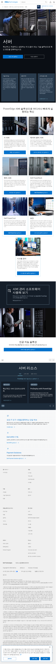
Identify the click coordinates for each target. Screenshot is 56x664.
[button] (50, 2)
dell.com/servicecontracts (24, 601)
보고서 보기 (7, 400)
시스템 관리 (21, 259)
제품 (4, 514)
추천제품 (5, 524)
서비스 (4, 521)
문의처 (29, 495)
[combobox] (33, 2)
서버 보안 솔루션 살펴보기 (41, 233)
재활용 (29, 527)
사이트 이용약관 (24, 584)
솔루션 (4, 517)
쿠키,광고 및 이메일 (26, 571)
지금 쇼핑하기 (34, 56)
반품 (4, 498)
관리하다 (10, 658)
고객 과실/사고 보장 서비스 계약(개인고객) (42, 607)
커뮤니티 (30, 492)
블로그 (29, 543)
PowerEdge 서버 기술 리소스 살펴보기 (27, 378)
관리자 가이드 (48, 611)
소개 (29, 511)
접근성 (4, 575)
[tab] (20, 374)
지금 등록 (28, 353)
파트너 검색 (5, 543)
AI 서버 (6, 138)
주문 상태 (30, 476)
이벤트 (29, 546)
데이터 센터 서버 (36, 138)
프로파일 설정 (31, 479)
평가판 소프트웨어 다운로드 (34, 556)
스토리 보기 (42, 98)
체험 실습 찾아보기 (17, 300)
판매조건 (22, 568)
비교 (42, 7)
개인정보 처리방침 (33, 568)
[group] (28, 335)
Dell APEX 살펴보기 (12, 442)
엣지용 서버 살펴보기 (14, 192)
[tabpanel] (28, 393)
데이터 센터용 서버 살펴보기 (41, 152)
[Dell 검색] (46, 2)
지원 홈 (4, 492)
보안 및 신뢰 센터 (32, 553)
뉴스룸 (29, 524)
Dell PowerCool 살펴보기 (14, 233)
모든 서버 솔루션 (13, 56)
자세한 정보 (10, 427)
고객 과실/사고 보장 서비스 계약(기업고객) (19, 609)
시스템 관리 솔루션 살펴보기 (27, 273)
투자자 (29, 521)
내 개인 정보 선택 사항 (9, 571)
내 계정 (29, 472)
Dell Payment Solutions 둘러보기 (15, 458)
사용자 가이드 (21, 611)
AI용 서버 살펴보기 (15, 152)
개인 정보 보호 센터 (32, 550)
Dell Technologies (7, 563)
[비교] (39, 6)
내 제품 (29, 482)
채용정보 (30, 514)
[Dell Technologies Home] (11, 2)
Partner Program (7, 550)
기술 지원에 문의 (6, 495)
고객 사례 (30, 533)
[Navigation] (2, 2)
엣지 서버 (7, 178)
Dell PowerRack (36, 178)
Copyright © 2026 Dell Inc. (9, 568)
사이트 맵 (5, 472)
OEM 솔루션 (5, 546)
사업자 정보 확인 (44, 582)
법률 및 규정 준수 (39, 571)
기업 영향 (30, 530)
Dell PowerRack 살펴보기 (41, 192)
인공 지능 (5, 511)
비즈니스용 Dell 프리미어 (22, 563)
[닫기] (49, 647)
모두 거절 (34, 658)
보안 (32, 218)
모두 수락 (45, 658)
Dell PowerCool (10, 218)
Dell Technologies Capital (33, 517)
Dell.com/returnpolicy (32, 588)
